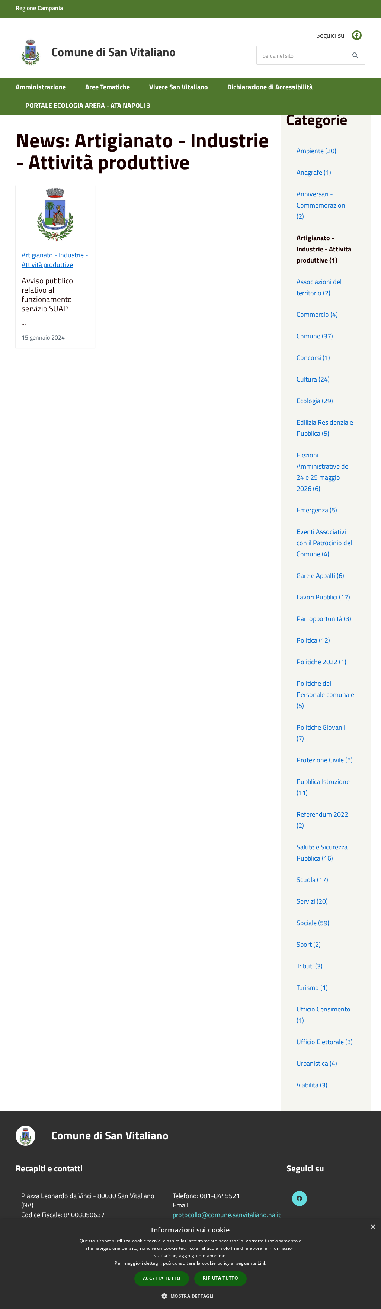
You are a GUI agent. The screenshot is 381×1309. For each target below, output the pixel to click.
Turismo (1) (312, 987)
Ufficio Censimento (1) (323, 1014)
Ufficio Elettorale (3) (325, 1042)
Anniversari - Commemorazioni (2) (322, 205)
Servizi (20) (312, 901)
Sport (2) (309, 944)
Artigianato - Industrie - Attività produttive (55, 260)
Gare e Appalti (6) (320, 575)
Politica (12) (313, 640)
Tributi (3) (310, 966)
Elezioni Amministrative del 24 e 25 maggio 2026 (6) (323, 471)
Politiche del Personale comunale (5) (325, 694)
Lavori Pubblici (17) (323, 597)
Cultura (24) (313, 379)
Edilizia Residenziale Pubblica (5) (325, 427)
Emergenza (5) (317, 510)
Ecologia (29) (315, 401)
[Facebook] (357, 35)
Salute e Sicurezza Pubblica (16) (322, 852)
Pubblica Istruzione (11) (323, 787)
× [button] (372, 1227)
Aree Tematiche (107, 87)
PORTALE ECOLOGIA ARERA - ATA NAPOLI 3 (87, 105)
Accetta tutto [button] (161, 1278)
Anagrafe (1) (314, 172)
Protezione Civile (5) (325, 760)
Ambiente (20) (316, 151)
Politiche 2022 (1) (321, 662)
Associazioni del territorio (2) (319, 287)
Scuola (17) (312, 880)
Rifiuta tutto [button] (220, 1278)
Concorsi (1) (313, 358)
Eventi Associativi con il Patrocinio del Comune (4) (324, 543)
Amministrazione (41, 87)
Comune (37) (315, 336)
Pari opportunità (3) (324, 619)
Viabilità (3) (312, 1085)
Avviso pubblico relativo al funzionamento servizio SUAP (47, 295)
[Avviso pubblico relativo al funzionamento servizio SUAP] (55, 214)
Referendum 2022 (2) (322, 819)
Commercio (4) (317, 314)
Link (261, 1263)
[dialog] (190, 1264)
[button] (190, 1296)
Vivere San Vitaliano (178, 87)
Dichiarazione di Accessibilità (270, 87)
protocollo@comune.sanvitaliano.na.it (227, 1215)
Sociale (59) (313, 923)
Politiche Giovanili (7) (322, 732)
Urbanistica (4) (317, 1063)
